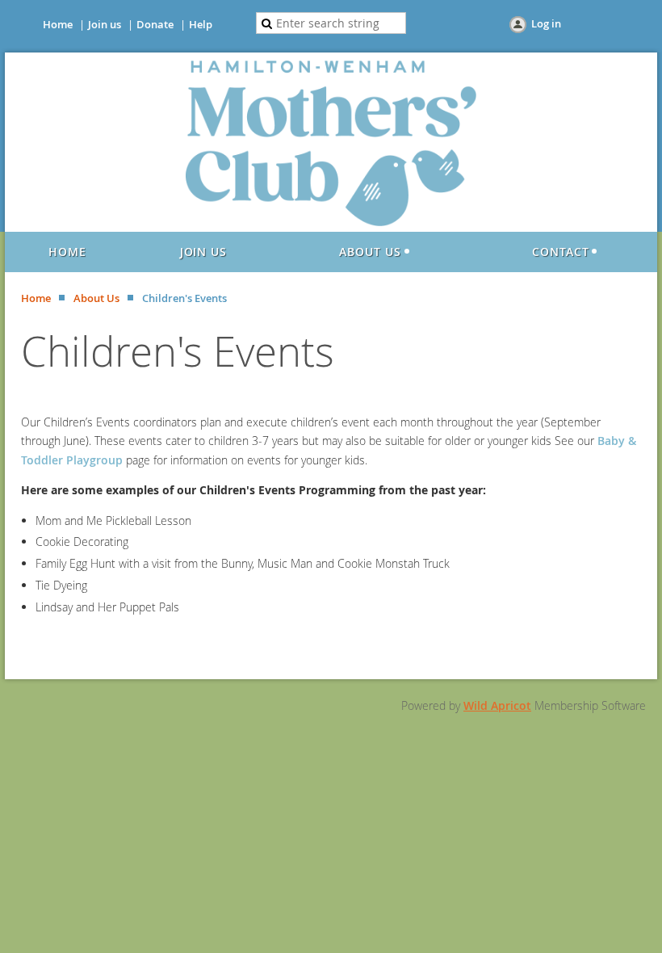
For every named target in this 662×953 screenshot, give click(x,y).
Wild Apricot (497, 705)
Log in (546, 23)
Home (58, 24)
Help (200, 24)
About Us (96, 298)
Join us (104, 24)
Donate (155, 24)
